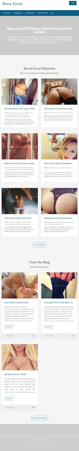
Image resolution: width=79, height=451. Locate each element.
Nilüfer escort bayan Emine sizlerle (19, 163)
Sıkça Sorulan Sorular (53, 436)
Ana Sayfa (6, 13)
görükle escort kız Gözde (15, 374)
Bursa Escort (12, 3)
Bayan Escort (17, 115)
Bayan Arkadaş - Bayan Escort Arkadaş (56, 167)
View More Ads (39, 245)
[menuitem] (73, 3)
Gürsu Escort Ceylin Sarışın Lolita (58, 109)
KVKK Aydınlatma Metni (39, 439)
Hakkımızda (66, 436)
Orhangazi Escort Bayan (11, 117)
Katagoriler (17, 13)
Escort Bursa (43, 13)
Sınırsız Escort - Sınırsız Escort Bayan (64, 112)
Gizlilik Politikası (26, 436)
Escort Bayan (24, 115)
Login (73, 3)
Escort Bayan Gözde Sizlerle (16, 303)
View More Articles (39, 418)
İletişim (74, 436)
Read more (9, 326)
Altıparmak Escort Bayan (13, 112)
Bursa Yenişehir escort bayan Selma (19, 109)
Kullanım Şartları (39, 436)
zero (52, 13)
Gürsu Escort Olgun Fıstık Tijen (17, 218)
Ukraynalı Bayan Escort (25, 117)
